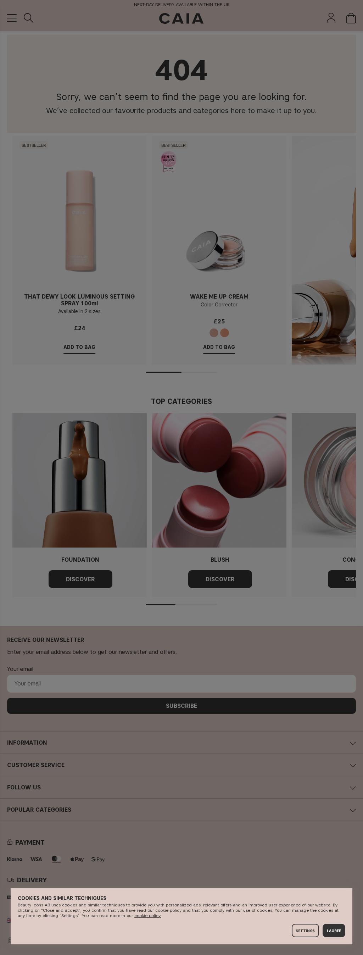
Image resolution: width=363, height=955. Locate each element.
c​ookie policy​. (147, 915)
